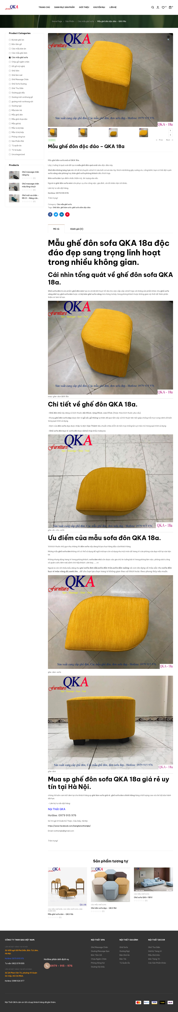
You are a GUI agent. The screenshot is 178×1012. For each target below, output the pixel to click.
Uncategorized (18, 154)
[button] (168, 38)
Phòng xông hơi (18, 137)
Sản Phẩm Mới (18, 141)
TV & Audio (16, 150)
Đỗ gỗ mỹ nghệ (18, 66)
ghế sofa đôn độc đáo (81, 207)
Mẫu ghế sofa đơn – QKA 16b (60, 914)
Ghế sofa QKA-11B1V (143, 897)
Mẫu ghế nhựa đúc (19, 119)
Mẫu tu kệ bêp (18, 128)
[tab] (56, 228)
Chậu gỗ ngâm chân (20, 62)
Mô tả (56, 229)
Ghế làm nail (17, 75)
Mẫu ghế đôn (17, 115)
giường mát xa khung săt (22, 101)
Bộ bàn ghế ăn (18, 40)
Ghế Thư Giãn (17, 88)
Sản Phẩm (69, 21)
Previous (170, 135)
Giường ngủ (17, 106)
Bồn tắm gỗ (17, 44)
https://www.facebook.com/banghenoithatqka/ (69, 826)
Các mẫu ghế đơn (55, 909)
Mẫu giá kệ (16, 123)
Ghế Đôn (15, 71)
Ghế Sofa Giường (19, 84)
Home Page (57, 21)
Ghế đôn (56, 207)
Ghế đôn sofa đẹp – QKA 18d (103, 908)
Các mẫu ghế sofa (86, 21)
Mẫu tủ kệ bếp (18, 132)
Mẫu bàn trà (17, 110)
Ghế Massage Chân (20, 79)
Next (170, 130)
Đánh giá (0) (76, 229)
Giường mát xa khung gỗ (22, 97)
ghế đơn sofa (66, 207)
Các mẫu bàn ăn (19, 49)
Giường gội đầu (18, 93)
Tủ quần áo (17, 145)
